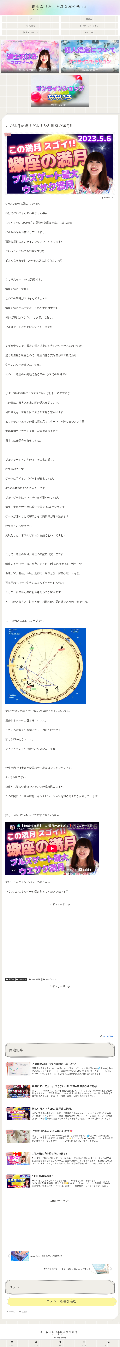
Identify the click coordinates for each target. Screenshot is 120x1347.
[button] (110, 764)
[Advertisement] (60, 939)
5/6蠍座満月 (36, 979)
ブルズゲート (50, 979)
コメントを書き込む (62, 1301)
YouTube (22, 979)
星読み (11, 979)
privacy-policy (60, 1337)
